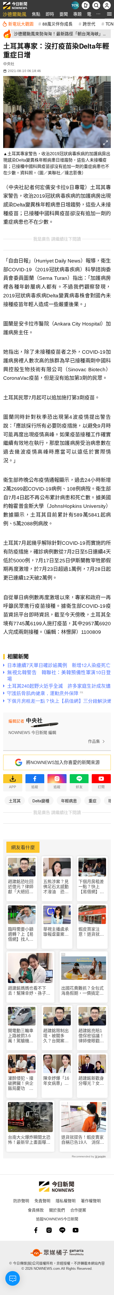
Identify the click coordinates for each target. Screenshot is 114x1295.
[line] (62, 1230)
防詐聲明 (21, 1201)
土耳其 (15, 800)
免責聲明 (42, 1201)
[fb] (35, 1230)
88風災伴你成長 (57, 24)
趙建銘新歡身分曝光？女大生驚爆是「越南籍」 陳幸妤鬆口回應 (92, 1081)
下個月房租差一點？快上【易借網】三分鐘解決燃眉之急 (91, 887)
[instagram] (49, 1230)
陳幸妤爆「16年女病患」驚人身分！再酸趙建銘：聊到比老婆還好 (56, 1081)
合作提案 (78, 1210)
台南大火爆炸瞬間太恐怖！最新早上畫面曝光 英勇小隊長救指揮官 (30, 1140)
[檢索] (96, 5)
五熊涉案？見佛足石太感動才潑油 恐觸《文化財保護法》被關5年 (56, 887)
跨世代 (89, 24)
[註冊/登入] (107, 5)
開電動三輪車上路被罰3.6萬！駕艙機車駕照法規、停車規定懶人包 (20, 1036)
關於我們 (57, 1210)
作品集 (94, 741)
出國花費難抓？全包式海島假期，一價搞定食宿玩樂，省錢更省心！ (82, 991)
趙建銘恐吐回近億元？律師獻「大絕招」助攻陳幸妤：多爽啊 (20, 887)
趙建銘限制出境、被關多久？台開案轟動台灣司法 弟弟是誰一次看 (56, 1036)
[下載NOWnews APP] (86, 5)
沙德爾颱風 (15, 14)
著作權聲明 (91, 1201)
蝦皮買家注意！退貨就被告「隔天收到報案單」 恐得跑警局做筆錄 (92, 932)
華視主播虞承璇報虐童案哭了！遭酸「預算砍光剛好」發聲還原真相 (56, 932)
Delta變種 (40, 800)
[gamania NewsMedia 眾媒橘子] (57, 1253)
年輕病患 (69, 800)
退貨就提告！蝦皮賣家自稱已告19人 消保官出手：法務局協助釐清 (82, 1140)
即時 (50, 14)
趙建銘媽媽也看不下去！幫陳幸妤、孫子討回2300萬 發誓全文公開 (29, 991)
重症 (93, 800)
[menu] (109, 14)
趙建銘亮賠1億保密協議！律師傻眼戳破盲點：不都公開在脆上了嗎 (91, 1036)
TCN (109, 24)
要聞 (63, 14)
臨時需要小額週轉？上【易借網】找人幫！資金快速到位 (20, 934)
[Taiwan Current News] (75, 5)
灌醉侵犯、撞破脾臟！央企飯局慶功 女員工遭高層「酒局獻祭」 (20, 1083)
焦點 (36, 14)
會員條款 (36, 1210)
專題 (77, 14)
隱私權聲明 (66, 1201)
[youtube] (75, 1230)
